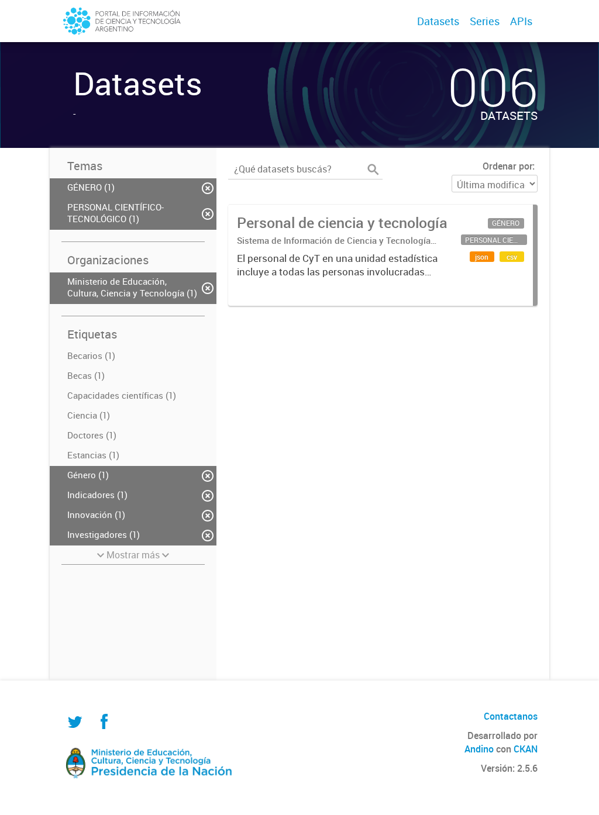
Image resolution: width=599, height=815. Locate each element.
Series (485, 21)
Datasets (438, 21)
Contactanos (511, 716)
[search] (373, 169)
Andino (479, 749)
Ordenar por (507, 166)
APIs (521, 21)
